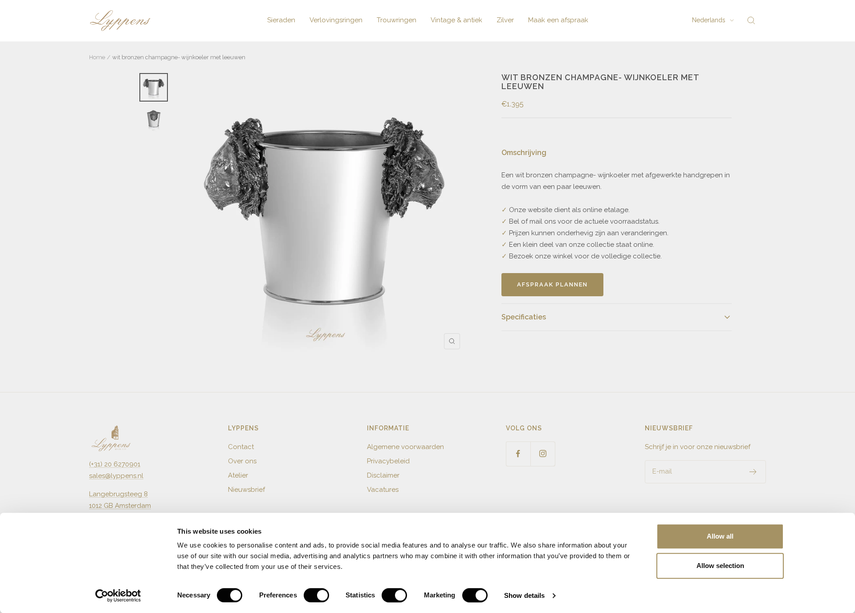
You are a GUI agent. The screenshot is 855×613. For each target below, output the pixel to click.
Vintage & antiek (456, 20)
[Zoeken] (751, 20)
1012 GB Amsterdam (120, 506)
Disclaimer (383, 475)
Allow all (720, 536)
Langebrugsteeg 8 (118, 494)
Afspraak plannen (552, 284)
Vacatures (383, 490)
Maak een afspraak (558, 20)
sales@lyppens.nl (116, 476)
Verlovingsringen (335, 20)
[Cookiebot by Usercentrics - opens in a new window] (118, 595)
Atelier (238, 475)
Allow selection (720, 565)
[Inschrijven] (753, 472)
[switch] (316, 595)
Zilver (505, 20)
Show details (524, 595)
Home (97, 57)
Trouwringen (396, 20)
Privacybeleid (388, 461)
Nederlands (708, 20)
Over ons (242, 461)
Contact (241, 447)
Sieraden (281, 20)
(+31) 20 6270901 (114, 464)
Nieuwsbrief (246, 490)
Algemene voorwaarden (405, 447)
